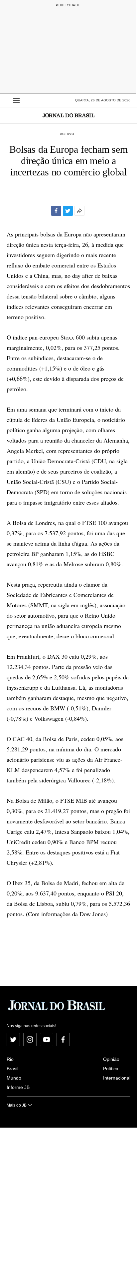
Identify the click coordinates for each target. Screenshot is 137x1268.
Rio (10, 1059)
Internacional (116, 1078)
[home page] (68, 115)
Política (110, 1068)
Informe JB (18, 1087)
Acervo (67, 134)
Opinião (111, 1059)
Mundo (14, 1078)
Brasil (12, 1068)
